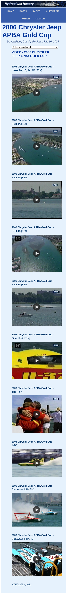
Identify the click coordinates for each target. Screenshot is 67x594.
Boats (23, 11)
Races (36, 11)
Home (10, 11)
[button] (36, 92)
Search (40, 19)
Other (26, 19)
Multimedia (53, 11)
